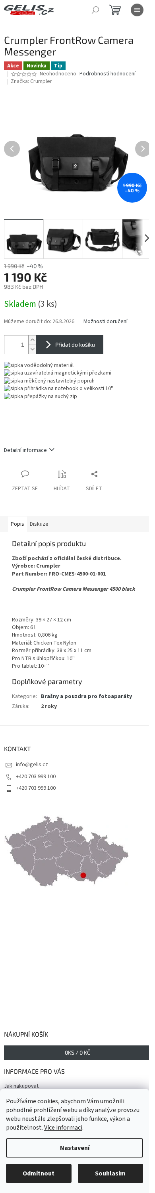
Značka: (31, 81)
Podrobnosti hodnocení (107, 74)
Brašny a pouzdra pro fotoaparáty (86, 696)
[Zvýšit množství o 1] (32, 340)
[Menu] (137, 10)
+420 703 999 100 (36, 777)
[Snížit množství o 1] (32, 349)
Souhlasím (110, 1173)
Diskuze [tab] (39, 524)
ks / (77, 1052)
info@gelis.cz (32, 765)
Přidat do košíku (75, 344)
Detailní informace (25, 450)
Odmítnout (38, 1173)
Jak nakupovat (21, 1086)
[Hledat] (95, 10)
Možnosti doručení (105, 321)
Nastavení (74, 1148)
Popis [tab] (17, 524)
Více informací (63, 1127)
